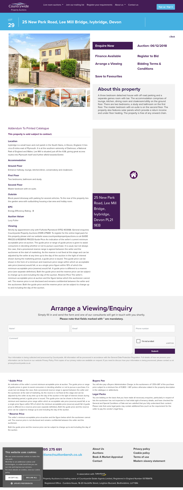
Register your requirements (96, 5)
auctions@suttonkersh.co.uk (60, 454)
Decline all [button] (31, 477)
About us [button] (110, 5)
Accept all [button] (13, 477)
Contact (97, 460)
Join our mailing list (79, 5)
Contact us (120, 5)
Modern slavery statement (149, 460)
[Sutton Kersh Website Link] (100, 473)
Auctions (98, 452)
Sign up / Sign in (166, 6)
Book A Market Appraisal (108, 456)
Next (93, 59)
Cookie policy (141, 452)
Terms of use (141, 456)
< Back (172, 35)
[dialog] (23, 467)
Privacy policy (141, 448)
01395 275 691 (50, 448)
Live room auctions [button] (64, 5)
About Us (98, 448)
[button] (22, 483)
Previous (5, 59)
